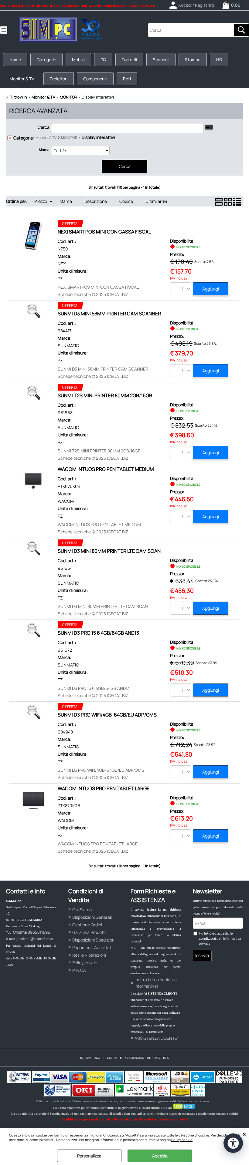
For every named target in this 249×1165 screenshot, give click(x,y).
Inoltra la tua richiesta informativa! (156, 983)
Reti (127, 79)
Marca (44, 149)
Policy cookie (182, 1139)
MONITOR (69, 137)
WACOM (66, 501)
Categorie (46, 59)
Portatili (129, 59)
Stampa (192, 59)
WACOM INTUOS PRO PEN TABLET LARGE (103, 788)
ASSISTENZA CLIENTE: (156, 1038)
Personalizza (89, 1156)
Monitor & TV (21, 79)
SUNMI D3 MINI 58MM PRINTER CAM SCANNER (109, 313)
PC (103, 59)
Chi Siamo (82, 909)
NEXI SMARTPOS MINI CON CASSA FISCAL (104, 231)
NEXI (62, 264)
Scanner (161, 59)
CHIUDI (244, 1134)
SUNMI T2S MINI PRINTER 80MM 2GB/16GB (105, 395)
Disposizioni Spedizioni (93, 940)
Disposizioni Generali (92, 917)
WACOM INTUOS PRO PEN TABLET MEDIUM (106, 469)
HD (219, 59)
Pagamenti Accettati (92, 947)
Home (15, 59)
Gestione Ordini (87, 925)
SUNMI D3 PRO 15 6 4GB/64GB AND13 (98, 633)
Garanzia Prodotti (89, 932)
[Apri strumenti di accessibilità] (233, 1143)
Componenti (95, 79)
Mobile (78, 59)
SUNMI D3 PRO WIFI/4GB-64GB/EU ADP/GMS (107, 714)
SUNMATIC (68, 345)
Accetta (160, 1156)
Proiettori (58, 79)
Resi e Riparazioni (89, 955)
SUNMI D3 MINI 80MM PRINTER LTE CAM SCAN (109, 551)
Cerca (43, 127)
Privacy (79, 970)
